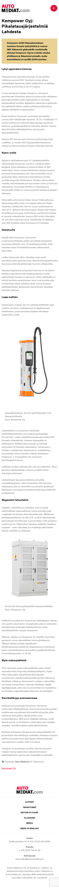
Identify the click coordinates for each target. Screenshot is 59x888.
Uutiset (29, 801)
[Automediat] (16, 7)
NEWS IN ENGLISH (29, 828)
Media (29, 822)
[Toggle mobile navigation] (53, 8)
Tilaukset (29, 817)
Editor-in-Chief (29, 812)
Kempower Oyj (9, 768)
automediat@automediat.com (29, 858)
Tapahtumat (29, 807)
